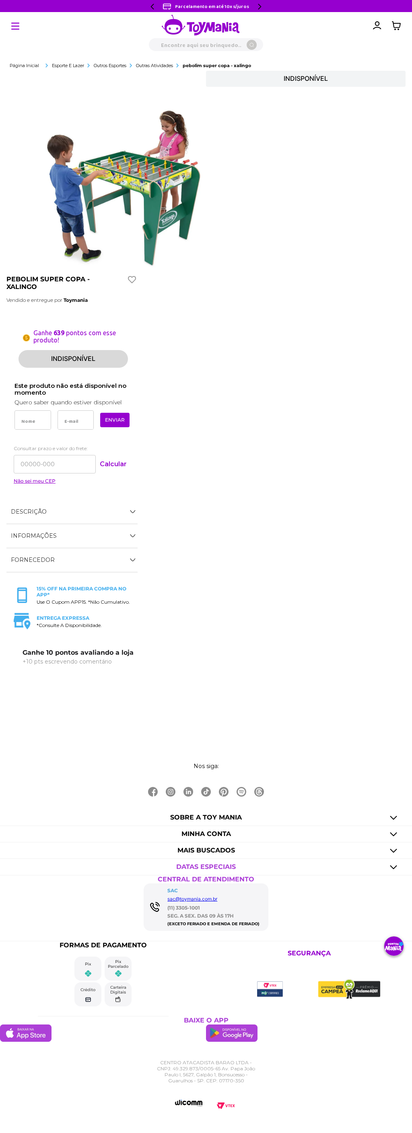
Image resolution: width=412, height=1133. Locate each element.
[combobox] (206, 44)
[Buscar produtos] (252, 45)
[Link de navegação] (200, 25)
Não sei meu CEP (35, 481)
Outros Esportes (110, 65)
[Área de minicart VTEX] (398, 26)
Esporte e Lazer (68, 65)
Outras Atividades (154, 65)
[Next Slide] (259, 6)
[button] (72, 512)
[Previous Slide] (152, 6)
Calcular (113, 464)
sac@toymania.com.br (192, 899)
